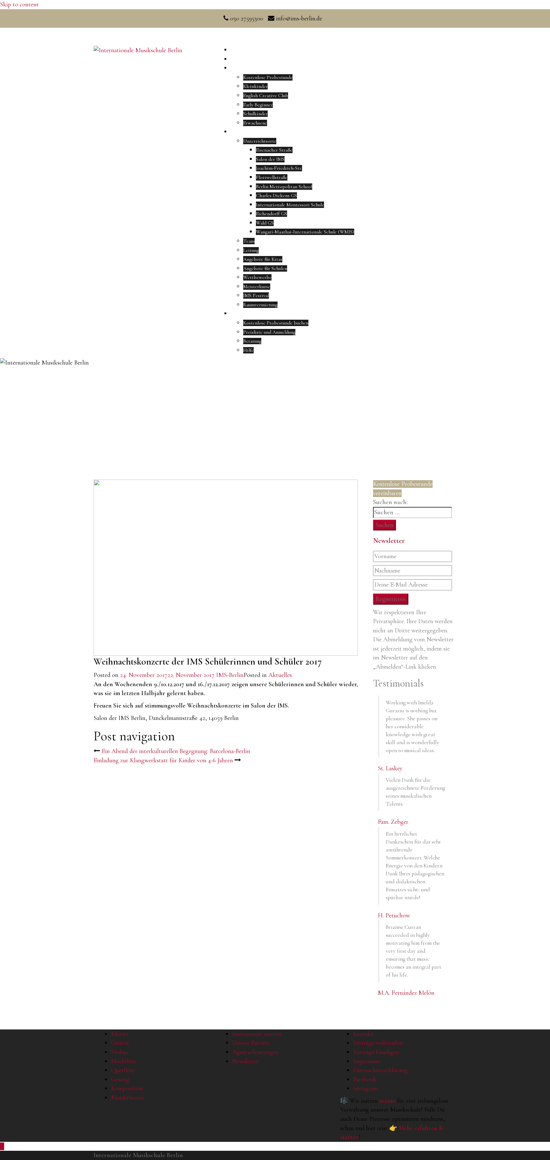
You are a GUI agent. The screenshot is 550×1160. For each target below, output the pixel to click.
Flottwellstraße (271, 177)
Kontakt (363, 1034)
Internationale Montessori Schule (290, 205)
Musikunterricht (247, 68)
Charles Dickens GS (276, 195)
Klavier (120, 1034)
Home (236, 50)
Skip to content (19, 4)
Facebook (365, 1079)
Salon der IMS (270, 159)
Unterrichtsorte (259, 141)
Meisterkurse (256, 286)
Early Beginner (258, 105)
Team (249, 241)
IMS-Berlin (229, 675)
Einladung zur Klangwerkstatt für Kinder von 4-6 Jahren (163, 760)
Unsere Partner (250, 1043)
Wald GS (265, 223)
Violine (120, 1052)
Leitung (251, 250)
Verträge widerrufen (378, 1043)
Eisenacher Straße (274, 150)
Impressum (366, 1061)
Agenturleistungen (255, 1052)
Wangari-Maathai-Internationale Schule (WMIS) (305, 232)
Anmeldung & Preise (251, 313)
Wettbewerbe (257, 277)
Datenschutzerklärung (380, 1070)
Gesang (120, 1079)
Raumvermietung (260, 305)
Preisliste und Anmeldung (269, 332)
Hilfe (248, 350)
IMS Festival (256, 295)
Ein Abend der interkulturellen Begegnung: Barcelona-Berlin (176, 751)
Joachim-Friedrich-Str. (279, 168)
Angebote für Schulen (265, 268)
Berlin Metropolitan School (284, 186)
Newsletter (245, 1061)
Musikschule (243, 132)
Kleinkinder (255, 86)
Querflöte (123, 1070)
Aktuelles (240, 59)
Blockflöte (124, 1061)
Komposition (127, 1088)
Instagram (365, 1088)
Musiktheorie (127, 1097)
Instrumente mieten (256, 1034)
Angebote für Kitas (262, 259)
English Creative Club (265, 95)
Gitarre (120, 1043)
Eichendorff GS (271, 213)
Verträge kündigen (376, 1052)
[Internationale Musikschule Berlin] (138, 49)
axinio (387, 1101)
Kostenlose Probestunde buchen (275, 323)
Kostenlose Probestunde (268, 77)
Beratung (252, 341)
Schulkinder (255, 113)
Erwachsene (255, 123)
